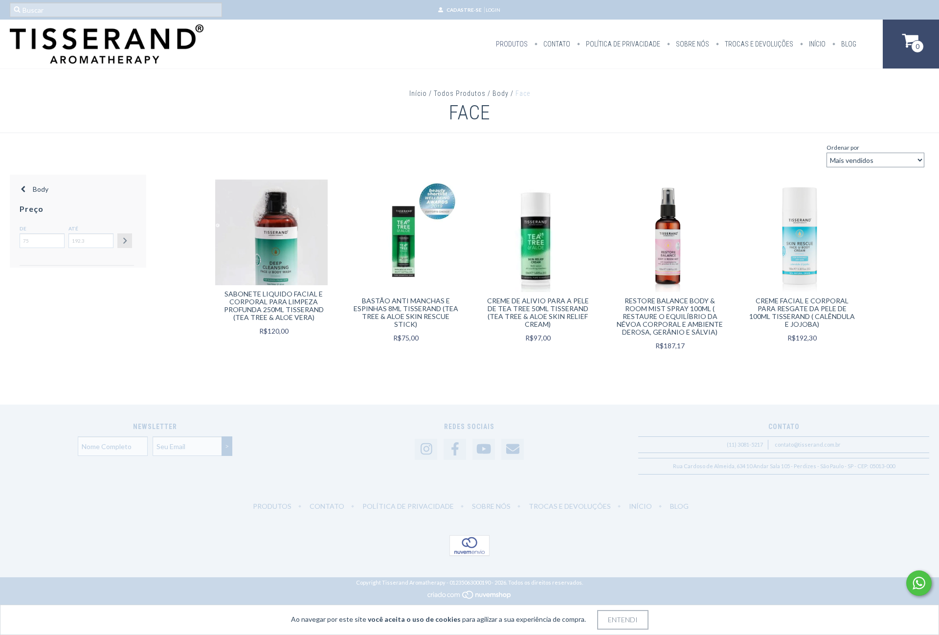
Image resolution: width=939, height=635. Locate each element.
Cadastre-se (464, 10)
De (23, 228)
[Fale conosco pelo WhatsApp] (919, 583)
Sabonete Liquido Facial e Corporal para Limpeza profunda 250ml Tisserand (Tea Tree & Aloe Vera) (274, 305)
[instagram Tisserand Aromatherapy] (426, 449)
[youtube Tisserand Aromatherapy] (483, 449)
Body (500, 93)
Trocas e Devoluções (758, 44)
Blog (848, 44)
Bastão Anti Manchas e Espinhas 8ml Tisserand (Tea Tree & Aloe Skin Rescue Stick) (406, 312)
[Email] (512, 449)
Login (493, 10)
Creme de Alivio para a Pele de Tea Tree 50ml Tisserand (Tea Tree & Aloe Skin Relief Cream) (538, 312)
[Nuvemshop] (470, 597)
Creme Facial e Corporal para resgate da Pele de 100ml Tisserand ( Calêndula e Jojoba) (802, 312)
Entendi (623, 619)
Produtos (512, 44)
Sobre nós (691, 44)
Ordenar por (843, 147)
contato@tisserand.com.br (808, 444)
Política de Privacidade (622, 44)
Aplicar (124, 240)
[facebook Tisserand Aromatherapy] (455, 449)
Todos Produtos (460, 93)
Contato (556, 44)
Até (73, 228)
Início (816, 44)
